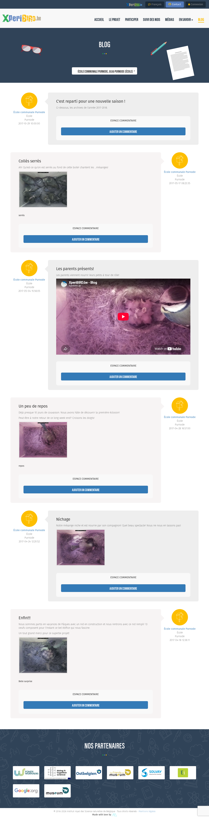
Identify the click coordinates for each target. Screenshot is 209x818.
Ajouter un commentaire (123, 131)
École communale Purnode (29, 112)
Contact (176, 4)
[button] (201, 19)
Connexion (197, 4)
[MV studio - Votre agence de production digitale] (114, 814)
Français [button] (156, 4)
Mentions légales (147, 811)
